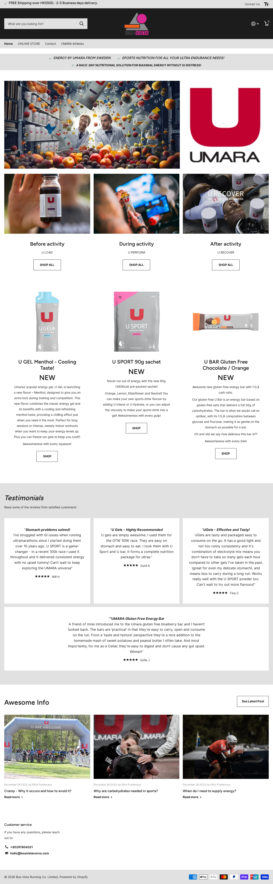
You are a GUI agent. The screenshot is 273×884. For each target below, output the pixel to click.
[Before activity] (47, 257)
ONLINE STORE (29, 43)
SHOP (47, 456)
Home (8, 43)
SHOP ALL (47, 265)
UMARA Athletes (72, 43)
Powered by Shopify (74, 877)
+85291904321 (21, 847)
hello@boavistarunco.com (29, 853)
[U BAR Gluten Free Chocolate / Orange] (226, 412)
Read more (12, 797)
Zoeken (81, 23)
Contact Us (252, 4)
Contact (50, 43)
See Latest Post (253, 701)
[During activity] (137, 257)
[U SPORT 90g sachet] (137, 412)
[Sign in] (255, 24)
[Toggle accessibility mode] (266, 4)
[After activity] (226, 257)
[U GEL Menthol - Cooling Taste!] (47, 412)
